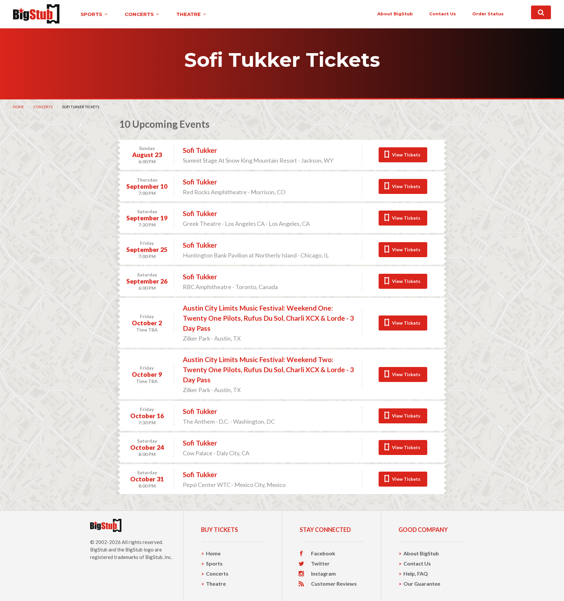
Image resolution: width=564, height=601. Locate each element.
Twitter (320, 563)
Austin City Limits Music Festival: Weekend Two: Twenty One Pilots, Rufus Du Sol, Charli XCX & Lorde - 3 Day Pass (268, 369)
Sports (214, 563)
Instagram (323, 573)
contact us (442, 13)
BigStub (98, 549)
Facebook (323, 553)
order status (488, 13)
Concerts (43, 107)
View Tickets (406, 154)
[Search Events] (541, 12)
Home (18, 107)
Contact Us (417, 563)
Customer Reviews (334, 583)
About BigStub (395, 13)
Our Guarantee (421, 583)
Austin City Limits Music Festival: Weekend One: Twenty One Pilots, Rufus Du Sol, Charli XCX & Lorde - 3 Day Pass (268, 318)
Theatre (216, 583)
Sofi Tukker (200, 150)
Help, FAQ (415, 573)
